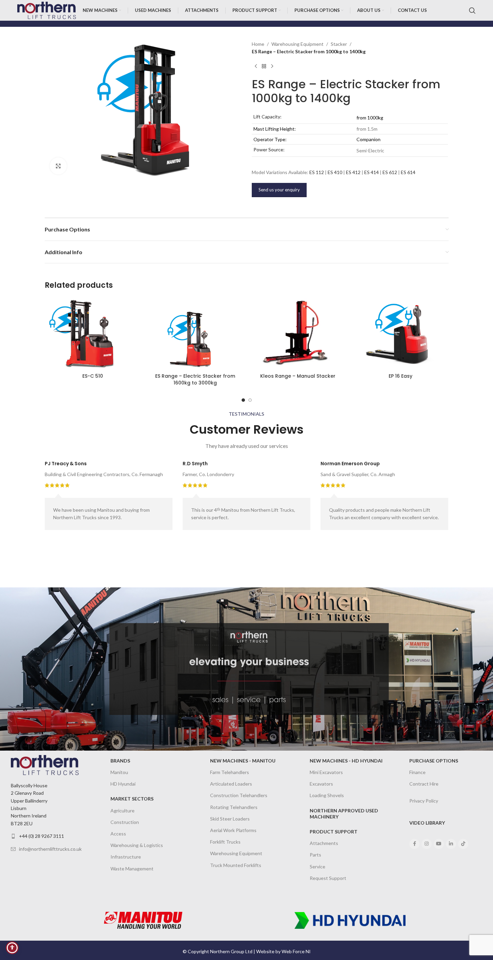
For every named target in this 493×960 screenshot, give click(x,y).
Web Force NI (296, 951)
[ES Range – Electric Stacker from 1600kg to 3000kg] (195, 334)
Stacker (339, 44)
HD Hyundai (123, 784)
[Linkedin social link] (451, 844)
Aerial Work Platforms (233, 830)
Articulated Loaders (231, 784)
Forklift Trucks (225, 842)
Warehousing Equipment (297, 44)
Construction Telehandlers (238, 795)
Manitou (119, 772)
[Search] (472, 10)
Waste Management (131, 868)
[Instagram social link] (427, 844)
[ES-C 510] (93, 334)
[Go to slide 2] (250, 400)
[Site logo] (46, 10)
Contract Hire (423, 784)
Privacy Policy (423, 801)
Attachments (324, 843)
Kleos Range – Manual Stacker (297, 376)
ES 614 (408, 172)
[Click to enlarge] (58, 165)
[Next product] (272, 66)
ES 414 (371, 172)
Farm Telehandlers (229, 772)
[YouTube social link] (439, 844)
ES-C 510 (92, 376)
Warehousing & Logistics (136, 845)
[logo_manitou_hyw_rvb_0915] (143, 920)
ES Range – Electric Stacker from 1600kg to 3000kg (195, 379)
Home (258, 44)
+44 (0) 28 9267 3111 (41, 836)
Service (317, 866)
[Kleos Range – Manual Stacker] (298, 334)
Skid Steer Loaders (230, 819)
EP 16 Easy (400, 376)
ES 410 (335, 172)
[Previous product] (256, 66)
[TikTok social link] (463, 844)
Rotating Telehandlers (234, 807)
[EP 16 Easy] (401, 334)
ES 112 (316, 172)
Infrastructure (125, 857)
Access (118, 833)
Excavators (321, 784)
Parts (315, 855)
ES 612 (390, 172)
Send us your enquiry (279, 189)
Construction (124, 822)
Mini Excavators (326, 772)
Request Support (328, 878)
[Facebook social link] (414, 844)
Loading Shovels (327, 795)
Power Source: (269, 149)
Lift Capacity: (267, 116)
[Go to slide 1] (243, 400)
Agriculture (122, 810)
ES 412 (353, 172)
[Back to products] (264, 66)
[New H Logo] (350, 920)
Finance (417, 772)
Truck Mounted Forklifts (235, 865)
